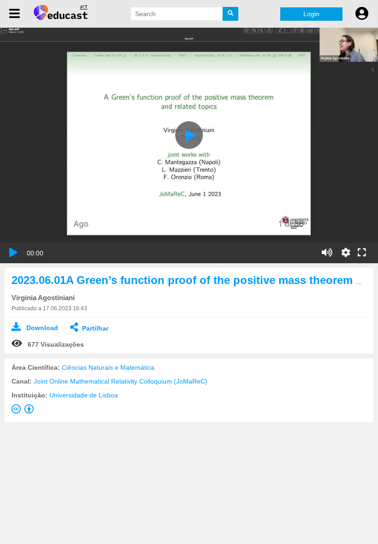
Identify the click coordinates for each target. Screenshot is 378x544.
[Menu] (14, 13)
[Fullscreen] (362, 253)
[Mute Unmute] (327, 252)
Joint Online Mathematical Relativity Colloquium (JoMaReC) (120, 381)
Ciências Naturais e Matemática (108, 367)
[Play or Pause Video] (13, 252)
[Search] (230, 14)
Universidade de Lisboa (83, 395)
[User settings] (362, 14)
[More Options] (345, 252)
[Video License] (24, 410)
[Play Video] (189, 135)
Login (311, 14)
